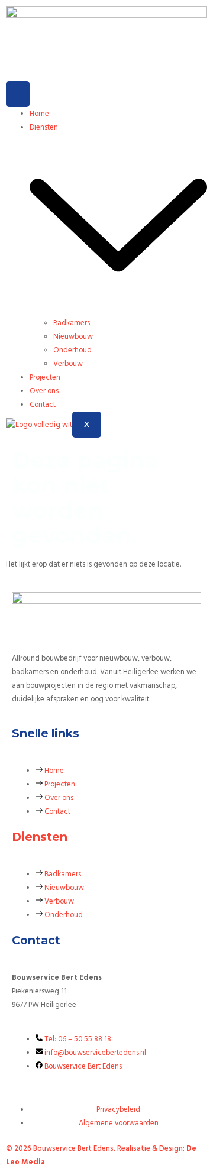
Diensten (39, 837)
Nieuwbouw (73, 336)
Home (39, 113)
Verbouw (68, 363)
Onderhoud (72, 350)
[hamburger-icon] (18, 94)
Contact (43, 404)
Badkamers (71, 323)
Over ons (44, 391)
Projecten (45, 377)
